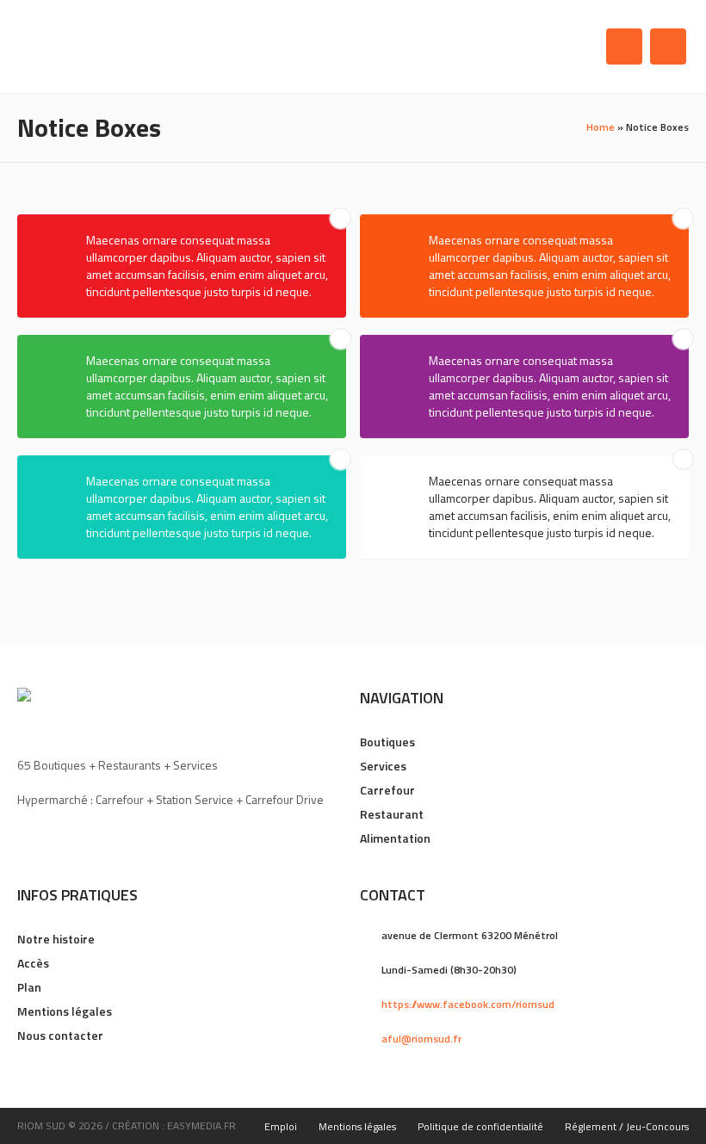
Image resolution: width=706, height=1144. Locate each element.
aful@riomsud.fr (421, 1038)
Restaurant (392, 814)
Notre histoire (56, 939)
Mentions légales (64, 1011)
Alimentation (395, 838)
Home (600, 127)
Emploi (280, 1126)
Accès (33, 963)
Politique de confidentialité (480, 1126)
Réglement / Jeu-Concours (627, 1126)
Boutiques (387, 742)
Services (383, 766)
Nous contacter (60, 1035)
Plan (29, 987)
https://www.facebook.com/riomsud (467, 1004)
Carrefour (387, 790)
